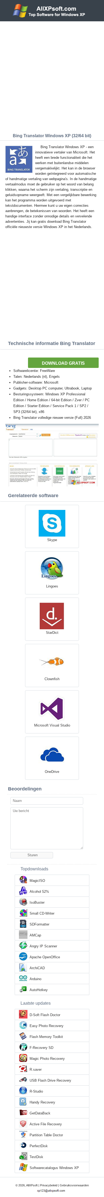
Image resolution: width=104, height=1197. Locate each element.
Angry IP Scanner (43, 946)
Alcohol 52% (39, 892)
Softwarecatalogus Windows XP (54, 1168)
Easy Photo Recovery (46, 1026)
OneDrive (52, 772)
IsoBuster (37, 902)
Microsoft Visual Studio (52, 725)
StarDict (52, 633)
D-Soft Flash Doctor (45, 1015)
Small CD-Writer (42, 913)
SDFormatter (39, 924)
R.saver (36, 1070)
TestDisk (36, 1157)
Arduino (35, 979)
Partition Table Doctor (46, 1135)
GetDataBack (40, 1113)
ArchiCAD (37, 968)
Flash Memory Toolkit (46, 1037)
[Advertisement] (52, 76)
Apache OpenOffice (45, 957)
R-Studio (36, 1091)
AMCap (35, 935)
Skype (52, 540)
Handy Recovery (42, 1102)
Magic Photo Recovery (47, 1059)
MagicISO (37, 881)
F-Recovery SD (41, 1048)
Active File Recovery (46, 1124)
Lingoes (52, 586)
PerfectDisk (39, 1146)
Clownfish (52, 679)
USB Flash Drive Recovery (50, 1080)
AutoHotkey (39, 990)
